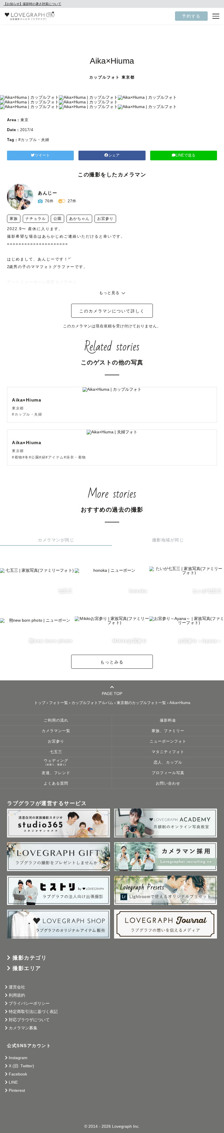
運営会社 (17, 987)
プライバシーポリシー (29, 1003)
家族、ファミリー (168, 731)
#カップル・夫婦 (33, 140)
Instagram (18, 1057)
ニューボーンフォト (168, 741)
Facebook (18, 1074)
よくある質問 (56, 783)
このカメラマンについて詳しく (112, 311)
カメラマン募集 (23, 1028)
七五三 (56, 752)
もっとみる (112, 662)
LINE (13, 1082)
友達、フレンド (56, 773)
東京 (24, 120)
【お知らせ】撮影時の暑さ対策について (32, 4)
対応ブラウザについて (29, 1019)
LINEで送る (185, 155)
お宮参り (56, 741)
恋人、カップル (168, 762)
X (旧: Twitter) (21, 1066)
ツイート (42, 155)
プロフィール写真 (168, 773)
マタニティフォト (168, 752)
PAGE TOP (112, 693)
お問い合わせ (168, 783)
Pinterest (17, 1090)
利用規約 (17, 995)
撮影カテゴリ (30, 958)
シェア (114, 155)
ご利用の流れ (56, 720)
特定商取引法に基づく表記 (33, 1011)
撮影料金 (168, 720)
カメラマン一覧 (56, 731)
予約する (191, 16)
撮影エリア (27, 968)
